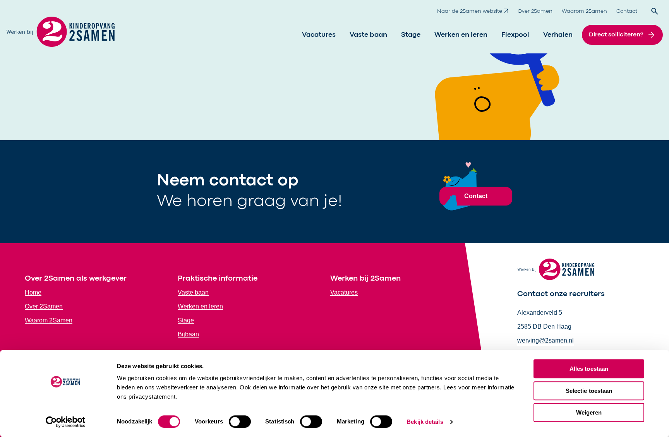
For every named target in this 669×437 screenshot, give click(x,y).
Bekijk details (425, 421)
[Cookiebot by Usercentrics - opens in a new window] (65, 422)
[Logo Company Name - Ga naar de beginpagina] (60, 35)
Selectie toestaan (589, 390)
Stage (410, 35)
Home (33, 292)
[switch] (240, 421)
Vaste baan (368, 35)
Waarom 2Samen (584, 11)
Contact (626, 11)
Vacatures (319, 35)
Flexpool (515, 35)
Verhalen (558, 35)
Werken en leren (460, 35)
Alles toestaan (589, 368)
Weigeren (589, 412)
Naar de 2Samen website (469, 11)
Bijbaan (188, 334)
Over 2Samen (535, 11)
